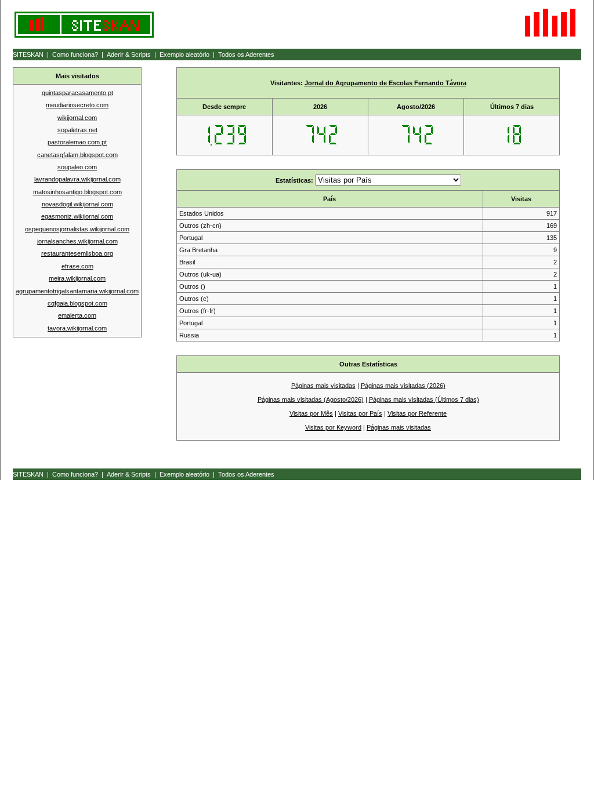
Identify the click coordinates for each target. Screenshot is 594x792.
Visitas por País (360, 413)
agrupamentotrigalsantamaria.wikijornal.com (77, 291)
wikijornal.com (77, 117)
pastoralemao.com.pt (77, 142)
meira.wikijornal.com (77, 278)
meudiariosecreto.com (77, 104)
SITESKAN (28, 54)
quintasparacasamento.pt (77, 92)
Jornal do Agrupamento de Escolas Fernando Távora (385, 82)
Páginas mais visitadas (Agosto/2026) (311, 399)
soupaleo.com (77, 167)
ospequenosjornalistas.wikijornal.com (77, 229)
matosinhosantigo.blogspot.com (77, 191)
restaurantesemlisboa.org (77, 253)
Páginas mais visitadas (323, 385)
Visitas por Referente (417, 413)
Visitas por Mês (311, 413)
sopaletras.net (77, 129)
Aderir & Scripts (129, 54)
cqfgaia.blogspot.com (77, 303)
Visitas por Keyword (333, 427)
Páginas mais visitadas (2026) (403, 385)
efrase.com (77, 266)
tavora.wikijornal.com (77, 328)
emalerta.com (77, 315)
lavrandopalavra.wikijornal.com (77, 179)
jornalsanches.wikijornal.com (77, 241)
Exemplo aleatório (184, 54)
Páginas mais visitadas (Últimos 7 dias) (424, 399)
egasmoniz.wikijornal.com (77, 216)
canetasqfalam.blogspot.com (77, 154)
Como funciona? (75, 54)
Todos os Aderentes (246, 54)
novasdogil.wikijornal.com (77, 204)
